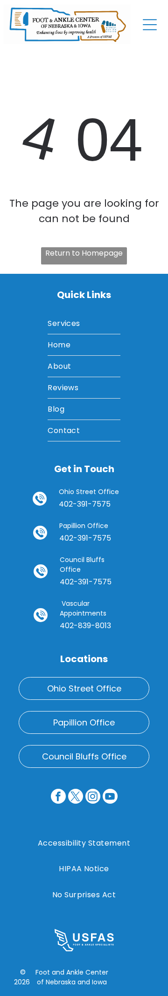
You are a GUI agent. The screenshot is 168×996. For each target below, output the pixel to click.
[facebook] (58, 797)
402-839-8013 (85, 625)
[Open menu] (150, 25)
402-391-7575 (85, 504)
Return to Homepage (84, 253)
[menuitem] (84, 323)
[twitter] (75, 797)
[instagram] (92, 797)
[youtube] (110, 797)
